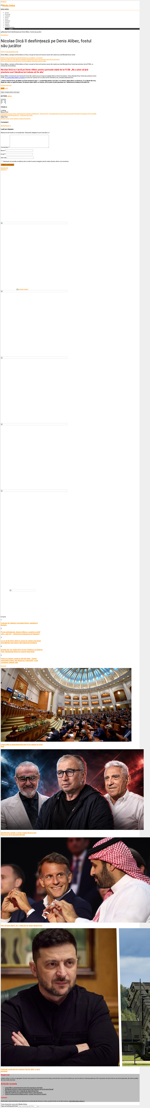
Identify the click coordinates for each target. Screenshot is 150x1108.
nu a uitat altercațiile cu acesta (14, 77)
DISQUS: (4, 169)
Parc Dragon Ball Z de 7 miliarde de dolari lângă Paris (21, 926)
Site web (3, 158)
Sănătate (7, 20)
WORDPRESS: (6, 126)
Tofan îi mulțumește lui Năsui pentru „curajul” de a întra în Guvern (25, 1094)
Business (7, 14)
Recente (3, 666)
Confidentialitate (9, 27)
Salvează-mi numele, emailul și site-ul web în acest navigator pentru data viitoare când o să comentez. (36, 161)
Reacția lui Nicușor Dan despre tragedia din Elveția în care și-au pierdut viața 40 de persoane (30, 59)
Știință (7, 17)
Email (3, 154)
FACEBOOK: (4, 168)
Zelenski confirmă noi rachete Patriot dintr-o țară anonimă (23, 1092)
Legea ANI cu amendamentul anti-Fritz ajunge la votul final (23, 1087)
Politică (7, 22)
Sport (6, 19)
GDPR (11, 29)
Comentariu (5, 147)
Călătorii (7, 25)
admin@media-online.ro (77, 1101)
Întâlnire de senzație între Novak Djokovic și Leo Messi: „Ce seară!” (22, 58)
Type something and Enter (9, 1106)
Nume (3, 150)
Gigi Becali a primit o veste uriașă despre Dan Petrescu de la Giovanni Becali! (18, 834)
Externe (7, 24)
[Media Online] (8, 5)
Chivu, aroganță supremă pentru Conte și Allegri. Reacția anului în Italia (23, 61)
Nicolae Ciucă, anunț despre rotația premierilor (16, 118)
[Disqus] (49, 196)
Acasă (7, 12)
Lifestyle (7, 16)
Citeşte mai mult (6, 85)
